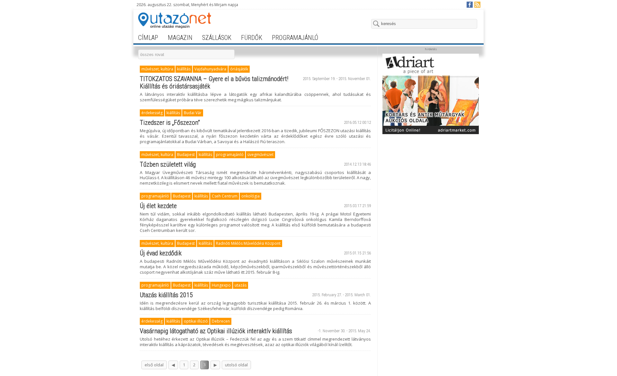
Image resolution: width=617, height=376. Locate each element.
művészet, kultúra (157, 69)
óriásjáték (239, 69)
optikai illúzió (196, 321)
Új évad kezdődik (161, 253)
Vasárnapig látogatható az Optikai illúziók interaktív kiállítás (216, 331)
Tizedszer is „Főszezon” (170, 122)
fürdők (251, 37)
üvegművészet (260, 154)
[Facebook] (469, 4)
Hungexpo (221, 285)
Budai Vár (192, 112)
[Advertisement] (430, 177)
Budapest (186, 154)
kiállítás (184, 69)
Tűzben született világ (168, 164)
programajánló (295, 37)
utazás (240, 285)
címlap (148, 37)
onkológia (250, 196)
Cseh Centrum (224, 196)
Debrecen (221, 321)
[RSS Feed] (477, 4)
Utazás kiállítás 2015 (166, 295)
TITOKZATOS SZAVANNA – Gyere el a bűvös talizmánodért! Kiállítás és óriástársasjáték (214, 82)
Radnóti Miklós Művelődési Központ (248, 243)
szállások (216, 37)
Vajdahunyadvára (210, 69)
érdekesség (152, 112)
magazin (180, 37)
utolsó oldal (236, 365)
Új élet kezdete (158, 206)
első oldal (154, 365)
